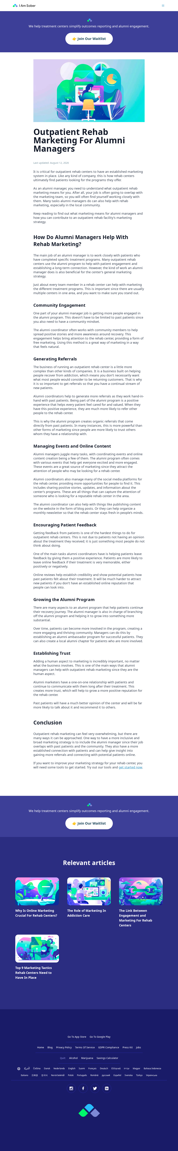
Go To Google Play (100, 1036)
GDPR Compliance (108, 1047)
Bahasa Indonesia (152, 1068)
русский (106, 1075)
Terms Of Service (85, 1047)
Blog (50, 1047)
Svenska (129, 1075)
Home (40, 1047)
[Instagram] (71, 1088)
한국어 (44, 1075)
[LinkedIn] (106, 1088)
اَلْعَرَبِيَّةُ (27, 1068)
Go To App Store (77, 1036)
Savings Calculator (107, 1058)
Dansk (47, 1068)
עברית (126, 1068)
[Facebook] (83, 1088)
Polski (71, 1075)
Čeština (37, 1068)
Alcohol (73, 1058)
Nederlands (59, 1068)
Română (94, 1075)
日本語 (35, 1075)
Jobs (138, 1047)
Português (82, 1075)
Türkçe (139, 1075)
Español (117, 1075)
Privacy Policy (64, 1047)
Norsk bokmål (57, 1075)
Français (92, 1068)
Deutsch (104, 1068)
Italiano (24, 1075)
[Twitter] (94, 1088)
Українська (151, 1075)
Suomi (82, 1068)
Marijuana (87, 1058)
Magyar (136, 1068)
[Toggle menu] (163, 5)
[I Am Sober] (24, 5)
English (71, 1068)
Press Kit (128, 1047)
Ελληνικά (115, 1068)
